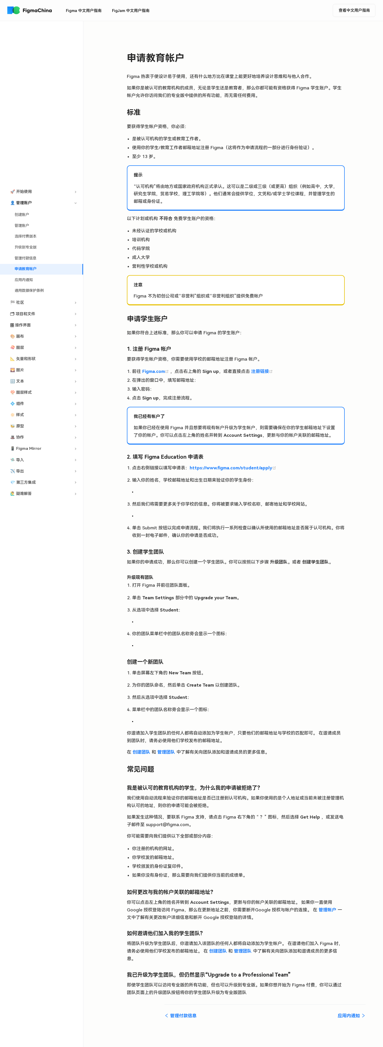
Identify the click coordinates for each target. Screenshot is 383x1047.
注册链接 (262, 371)
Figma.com (156, 371)
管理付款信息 (25, 258)
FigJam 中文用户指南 (131, 10)
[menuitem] (84, 10)
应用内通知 (24, 280)
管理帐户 (327, 909)
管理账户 (22, 225)
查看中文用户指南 (354, 10)
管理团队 (166, 752)
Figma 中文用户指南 (84, 10)
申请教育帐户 (25, 269)
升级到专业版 (25, 247)
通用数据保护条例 (29, 290)
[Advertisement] (41, 104)
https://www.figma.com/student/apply (233, 467)
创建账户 (22, 215)
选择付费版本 (25, 236)
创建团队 (141, 752)
